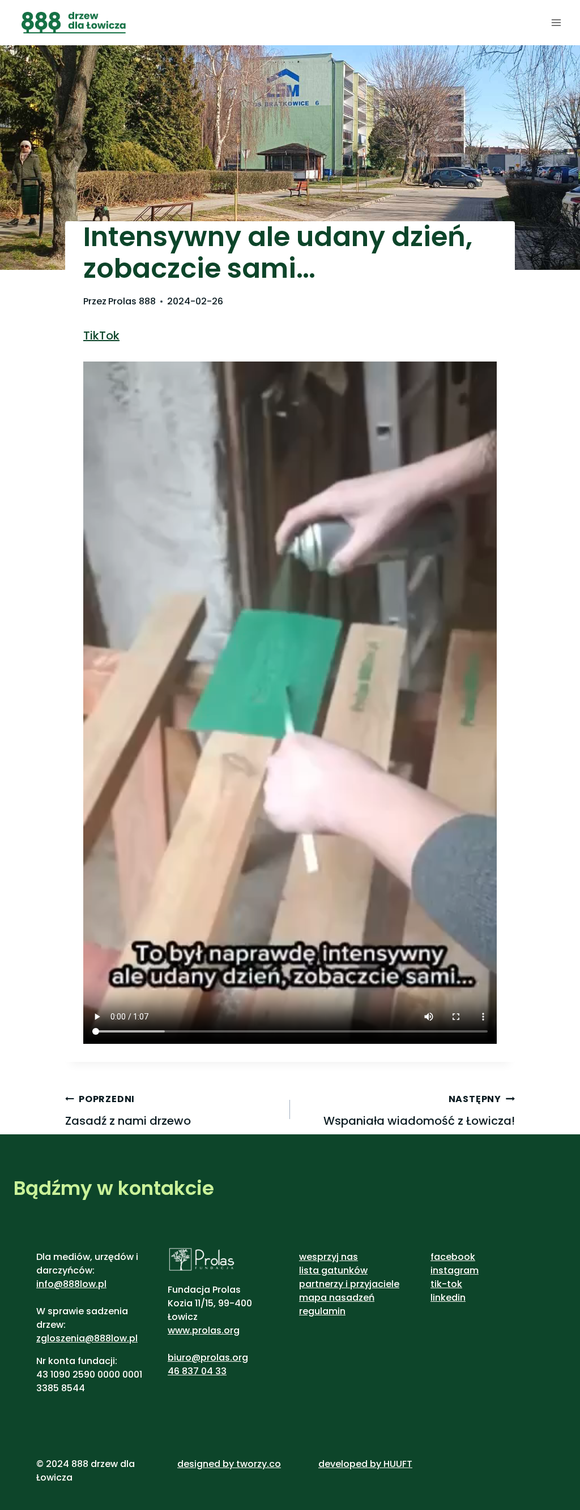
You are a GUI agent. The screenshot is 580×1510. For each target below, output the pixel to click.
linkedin (448, 1297)
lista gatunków (333, 1270)
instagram (454, 1270)
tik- (438, 1283)
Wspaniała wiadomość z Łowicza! (419, 1110)
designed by (205, 1463)
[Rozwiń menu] (555, 22)
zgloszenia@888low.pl (87, 1338)
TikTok (101, 335)
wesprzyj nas (328, 1256)
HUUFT (397, 1463)
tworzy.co (258, 1463)
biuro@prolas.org (208, 1357)
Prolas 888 (132, 301)
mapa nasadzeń (336, 1297)
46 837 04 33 (197, 1371)
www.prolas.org (204, 1330)
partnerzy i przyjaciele (349, 1283)
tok (454, 1283)
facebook (452, 1256)
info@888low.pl (71, 1283)
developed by (350, 1463)
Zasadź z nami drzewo (128, 1110)
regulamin (322, 1311)
